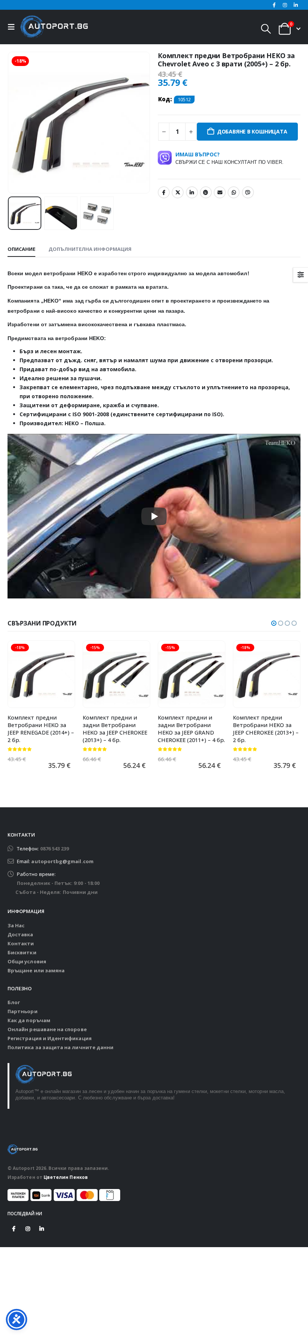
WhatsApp (234, 192)
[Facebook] (274, 5)
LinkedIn (192, 192)
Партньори (23, 1011)
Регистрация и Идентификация (50, 1038)
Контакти (21, 943)
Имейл (220, 192)
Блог (14, 1002)
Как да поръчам (29, 1020)
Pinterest (206, 192)
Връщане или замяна (36, 970)
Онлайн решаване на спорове (47, 1029)
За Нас (16, 925)
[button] (13, 27)
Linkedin (41, 1228)
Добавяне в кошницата (252, 131)
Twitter (178, 192)
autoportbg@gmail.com (62, 861)
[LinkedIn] (295, 5)
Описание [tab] (21, 249)
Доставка (20, 934)
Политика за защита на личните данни (60, 1047)
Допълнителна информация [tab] (89, 249)
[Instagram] (285, 5)
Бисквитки (22, 952)
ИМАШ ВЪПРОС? (229, 158)
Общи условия (27, 961)
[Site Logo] (54, 27)
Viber (248, 192)
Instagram (27, 1228)
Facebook (164, 192)
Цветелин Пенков (66, 1177)
